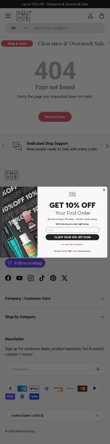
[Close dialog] (104, 190)
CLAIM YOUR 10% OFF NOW (72, 237)
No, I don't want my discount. (72, 244)
